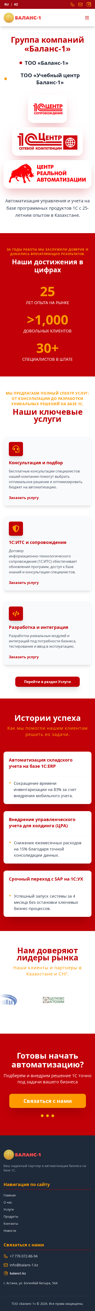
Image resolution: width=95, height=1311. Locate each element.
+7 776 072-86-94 (24, 1256)
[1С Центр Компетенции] (47, 141)
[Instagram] (88, 4)
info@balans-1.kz (24, 1265)
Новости (10, 1230)
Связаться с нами (47, 1100)
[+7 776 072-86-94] (72, 4)
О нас (8, 1202)
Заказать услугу (24, 497)
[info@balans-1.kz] (80, 4)
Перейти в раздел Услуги (47, 681)
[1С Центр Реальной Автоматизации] (47, 174)
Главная (10, 1195)
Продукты (11, 1216)
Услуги (9, 1209)
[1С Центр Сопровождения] (47, 109)
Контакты (11, 1223)
